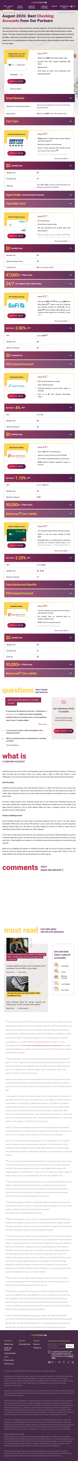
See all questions (12, 745)
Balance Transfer (64, 977)
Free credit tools (24, 1344)
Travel (63, 972)
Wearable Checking (16, 606)
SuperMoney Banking (16, 377)
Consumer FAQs (10, 1353)
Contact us (37, 1348)
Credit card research (8, 1349)
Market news (8, 1344)
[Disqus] (39, 897)
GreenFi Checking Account (16, 526)
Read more (42, 724)
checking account (12, 714)
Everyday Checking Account (16, 134)
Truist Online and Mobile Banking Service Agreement (42, 1045)
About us (36, 1344)
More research (23, 1008)
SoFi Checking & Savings (16, 297)
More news (22, 972)
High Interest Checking (16, 447)
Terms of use (8, 1364)
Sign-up (70, 1346)
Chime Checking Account (16, 217)
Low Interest (65, 984)
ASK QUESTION (63, 731)
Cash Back (65, 966)
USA (52, 1362)
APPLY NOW (16, 81)
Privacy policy (9, 1360)
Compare (14, 74)
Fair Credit (64, 990)
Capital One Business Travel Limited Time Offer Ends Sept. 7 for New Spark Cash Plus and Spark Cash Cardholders (26, 957)
